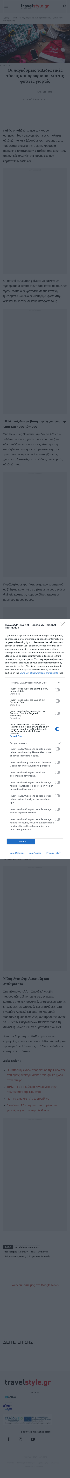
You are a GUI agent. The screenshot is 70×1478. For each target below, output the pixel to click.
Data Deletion (17, 853)
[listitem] (35, 682)
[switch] (57, 689)
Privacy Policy (53, 853)
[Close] (64, 625)
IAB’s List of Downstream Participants (39, 673)
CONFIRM (21, 841)
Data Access (35, 853)
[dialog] (35, 739)
